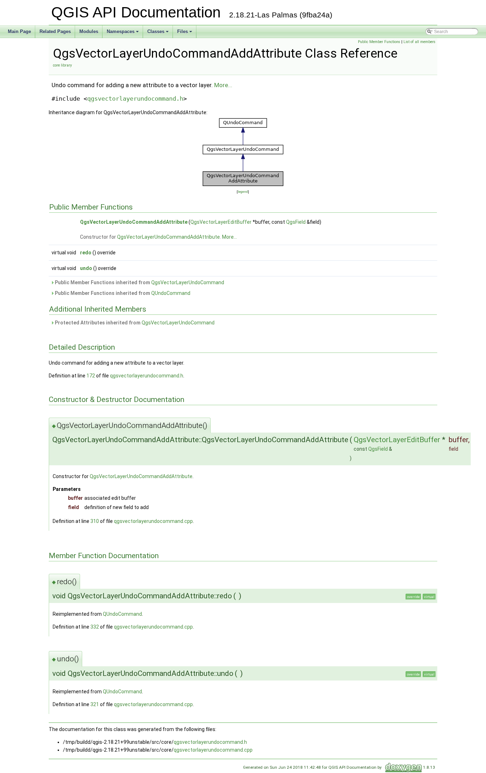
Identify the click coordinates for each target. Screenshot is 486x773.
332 (94, 627)
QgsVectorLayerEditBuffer (221, 222)
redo (85, 252)
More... (223, 85)
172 (90, 375)
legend (243, 192)
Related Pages (55, 31)
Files (185, 33)
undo (86, 268)
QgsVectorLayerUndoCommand (187, 282)
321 (94, 704)
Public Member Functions (379, 41)
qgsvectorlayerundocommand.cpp (153, 521)
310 (94, 521)
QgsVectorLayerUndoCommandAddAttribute (133, 222)
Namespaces (123, 33)
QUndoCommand (170, 293)
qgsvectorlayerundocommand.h (135, 98)
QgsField (296, 222)
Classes (158, 33)
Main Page (19, 31)
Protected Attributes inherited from (134, 322)
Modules (88, 31)
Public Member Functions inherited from (139, 282)
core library (62, 65)
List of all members (419, 41)
